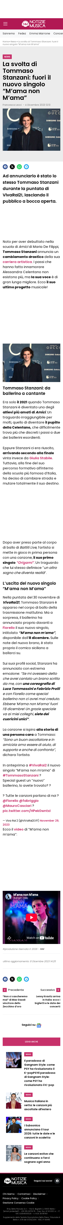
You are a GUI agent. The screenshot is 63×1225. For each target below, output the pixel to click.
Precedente (16, 990)
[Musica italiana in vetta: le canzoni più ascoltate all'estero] (14, 1102)
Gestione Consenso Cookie (18, 1202)
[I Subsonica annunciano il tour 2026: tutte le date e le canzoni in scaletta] (14, 1129)
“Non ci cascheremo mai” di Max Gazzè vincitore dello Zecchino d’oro (15, 1001)
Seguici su (28, 1025)
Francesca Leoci (12, 105)
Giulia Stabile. (41, 458)
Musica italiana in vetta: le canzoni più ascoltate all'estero (38, 1105)
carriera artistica (17, 261)
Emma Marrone (39, 33)
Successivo (47, 990)
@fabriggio (29, 800)
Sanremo (9, 33)
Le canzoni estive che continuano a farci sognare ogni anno (39, 1158)
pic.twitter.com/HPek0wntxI (27, 810)
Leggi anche (31, 1041)
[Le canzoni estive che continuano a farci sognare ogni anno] (14, 1155)
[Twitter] (12, 166)
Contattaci (23, 1194)
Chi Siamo (9, 1194)
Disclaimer (39, 1194)
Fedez (22, 33)
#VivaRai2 (38, 765)
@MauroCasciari (17, 805)
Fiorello (9, 627)
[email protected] (11, 1211)
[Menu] (5, 23)
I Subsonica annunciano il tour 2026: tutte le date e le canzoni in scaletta (39, 1132)
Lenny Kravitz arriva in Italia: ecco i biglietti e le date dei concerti (47, 1001)
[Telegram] (26, 166)
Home (6, 41)
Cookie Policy (29, 1198)
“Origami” (25, 562)
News (13, 41)
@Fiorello (10, 800)
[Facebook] (5, 166)
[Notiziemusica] (33, 23)
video (19, 829)
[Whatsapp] (19, 166)
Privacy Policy (10, 1198)
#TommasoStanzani (20, 775)
